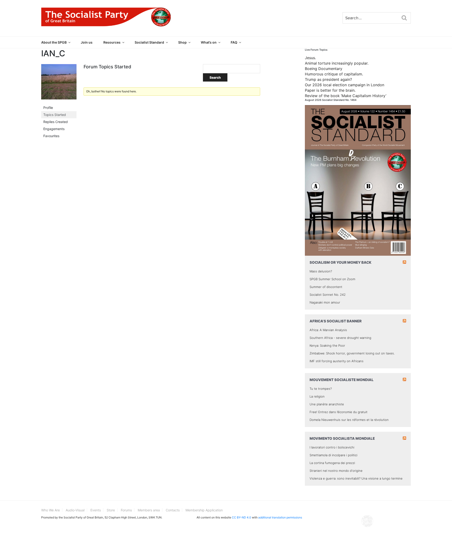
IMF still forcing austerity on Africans (336, 361)
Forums (126, 510)
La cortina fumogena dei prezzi (332, 463)
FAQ (234, 42)
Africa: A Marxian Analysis (328, 330)
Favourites (51, 136)
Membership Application (204, 510)
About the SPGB (54, 42)
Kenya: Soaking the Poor (327, 345)
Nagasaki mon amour (325, 302)
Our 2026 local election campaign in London (344, 84)
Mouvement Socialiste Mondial (342, 380)
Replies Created (55, 122)
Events (95, 510)
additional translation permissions (280, 517)
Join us (87, 42)
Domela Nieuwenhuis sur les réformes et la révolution (349, 420)
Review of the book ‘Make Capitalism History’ (345, 95)
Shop (182, 42)
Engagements (54, 129)
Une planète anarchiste (327, 404)
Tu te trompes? (321, 388)
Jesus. (310, 57)
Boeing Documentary (323, 68)
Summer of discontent (326, 287)
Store (111, 510)
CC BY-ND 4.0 (241, 517)
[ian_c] (59, 84)
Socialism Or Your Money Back (340, 262)
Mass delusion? (321, 271)
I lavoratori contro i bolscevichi (332, 447)
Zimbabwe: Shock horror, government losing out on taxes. (352, 353)
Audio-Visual (75, 510)
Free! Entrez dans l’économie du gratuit (338, 412)
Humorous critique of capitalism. (334, 74)
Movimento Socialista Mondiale (342, 438)
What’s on (209, 42)
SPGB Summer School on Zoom (332, 279)
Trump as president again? (328, 79)
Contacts (173, 510)
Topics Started (54, 115)
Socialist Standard (149, 42)
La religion (317, 396)
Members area (149, 510)
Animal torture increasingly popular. (336, 63)
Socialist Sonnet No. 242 (328, 294)
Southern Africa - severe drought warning (340, 338)
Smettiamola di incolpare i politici (333, 455)
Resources (112, 42)
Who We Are (50, 510)
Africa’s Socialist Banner (336, 321)
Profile (48, 108)
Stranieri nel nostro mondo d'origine (336, 470)
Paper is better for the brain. (330, 90)
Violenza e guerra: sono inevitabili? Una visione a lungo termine (356, 478)
